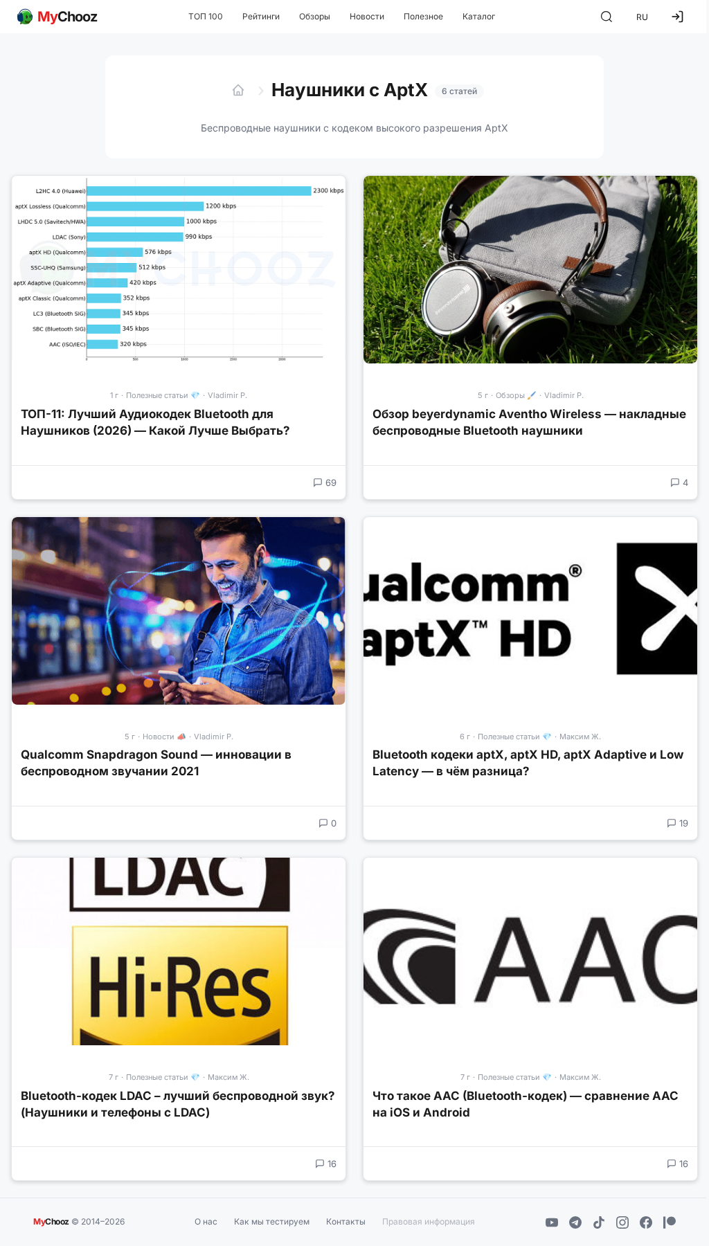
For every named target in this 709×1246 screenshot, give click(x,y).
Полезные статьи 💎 (163, 395)
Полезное (423, 16)
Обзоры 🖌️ (516, 395)
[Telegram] (575, 1222)
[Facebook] (646, 1222)
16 (331, 1163)
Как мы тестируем (271, 1221)
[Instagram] (622, 1222)
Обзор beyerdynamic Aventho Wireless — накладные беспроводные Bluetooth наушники (529, 422)
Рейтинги (261, 16)
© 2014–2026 (79, 1221)
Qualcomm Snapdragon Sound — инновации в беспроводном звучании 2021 (156, 763)
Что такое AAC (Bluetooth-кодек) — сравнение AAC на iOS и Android (526, 1104)
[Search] (606, 16)
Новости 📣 (164, 736)
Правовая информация (428, 1221)
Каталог (479, 16)
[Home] (238, 90)
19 (683, 823)
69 (330, 482)
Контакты (346, 1221)
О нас (206, 1221)
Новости (367, 16)
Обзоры (314, 16)
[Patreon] (669, 1222)
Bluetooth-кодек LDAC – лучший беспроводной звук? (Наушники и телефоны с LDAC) (178, 1104)
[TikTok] (599, 1222)
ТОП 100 (205, 16)
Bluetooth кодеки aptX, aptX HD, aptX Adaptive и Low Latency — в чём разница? (528, 763)
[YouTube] (552, 1222)
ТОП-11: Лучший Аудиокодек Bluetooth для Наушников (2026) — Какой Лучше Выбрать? (155, 422)
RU (642, 17)
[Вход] (677, 16)
